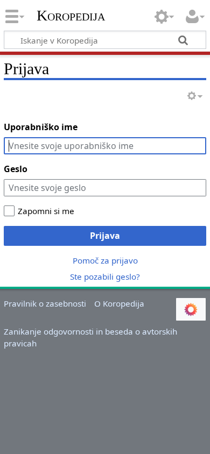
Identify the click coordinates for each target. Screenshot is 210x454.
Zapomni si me (46, 210)
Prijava (105, 236)
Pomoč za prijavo (105, 260)
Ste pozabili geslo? (105, 276)
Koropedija (71, 15)
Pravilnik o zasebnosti (45, 303)
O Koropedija (119, 303)
